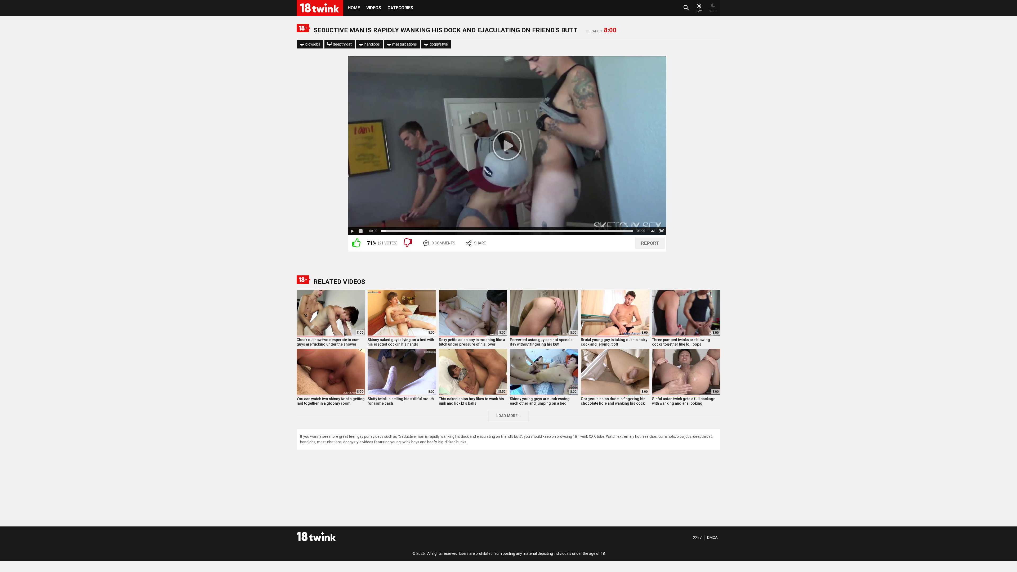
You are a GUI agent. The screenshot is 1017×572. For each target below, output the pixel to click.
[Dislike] (408, 246)
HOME (354, 7)
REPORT (650, 243)
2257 (697, 537)
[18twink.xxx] (316, 536)
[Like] (356, 246)
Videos (373, 7)
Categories (400, 7)
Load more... (508, 416)
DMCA (712, 537)
